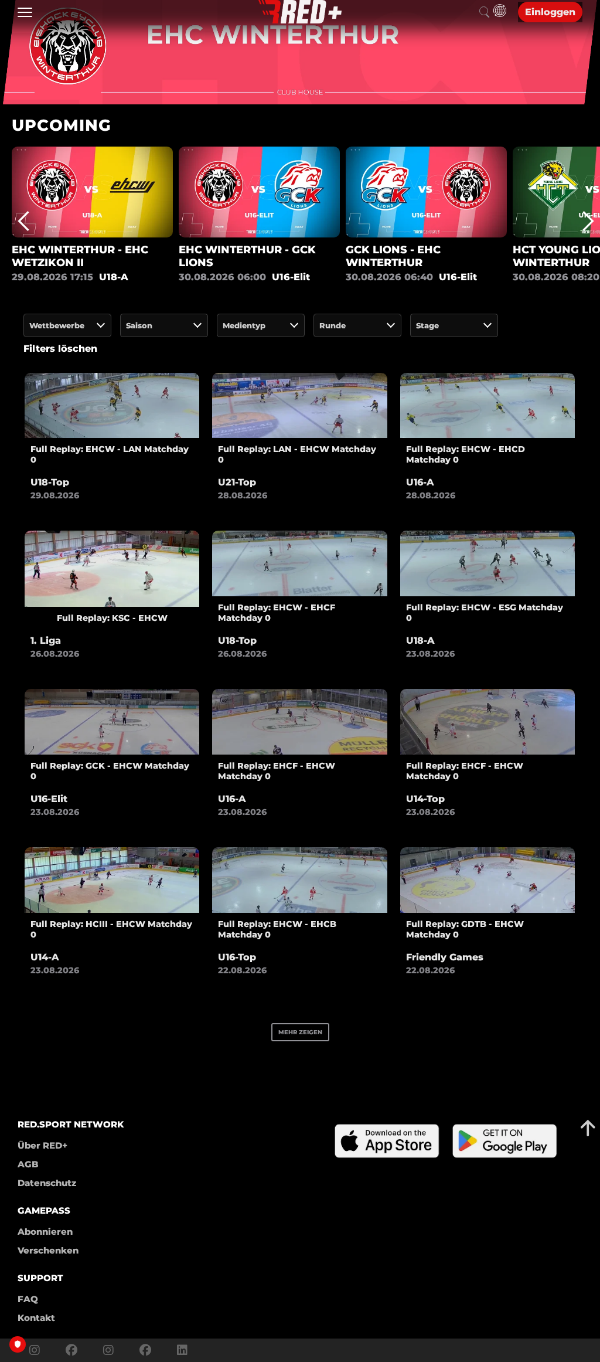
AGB (28, 1164)
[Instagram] (35, 1350)
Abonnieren (45, 1231)
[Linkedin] (179, 1350)
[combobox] (67, 325)
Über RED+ (42, 1145)
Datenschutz (47, 1182)
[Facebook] (71, 1350)
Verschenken (48, 1250)
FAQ (28, 1299)
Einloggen (550, 12)
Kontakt (36, 1317)
